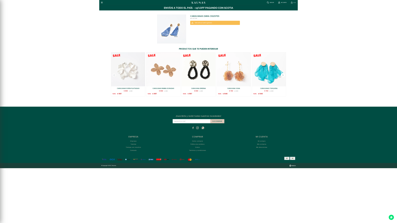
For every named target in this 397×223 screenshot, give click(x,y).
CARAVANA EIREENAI (198, 88)
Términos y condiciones (197, 150)
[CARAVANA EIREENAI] (198, 69)
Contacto (133, 150)
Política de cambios (197, 144)
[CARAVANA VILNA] (234, 69)
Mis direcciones (261, 147)
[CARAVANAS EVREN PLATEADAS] (128, 69)
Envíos (197, 147)
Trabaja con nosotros (133, 147)
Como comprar (197, 141)
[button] (283, 75)
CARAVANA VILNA (233, 88)
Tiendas (133, 144)
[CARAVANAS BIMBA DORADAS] (163, 69)
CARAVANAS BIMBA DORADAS (163, 88)
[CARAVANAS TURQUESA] (269, 69)
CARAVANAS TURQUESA (268, 88)
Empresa (133, 141)
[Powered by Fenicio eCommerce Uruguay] (292, 165)
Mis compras (261, 144)
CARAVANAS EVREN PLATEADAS (128, 88)
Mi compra (261, 141)
